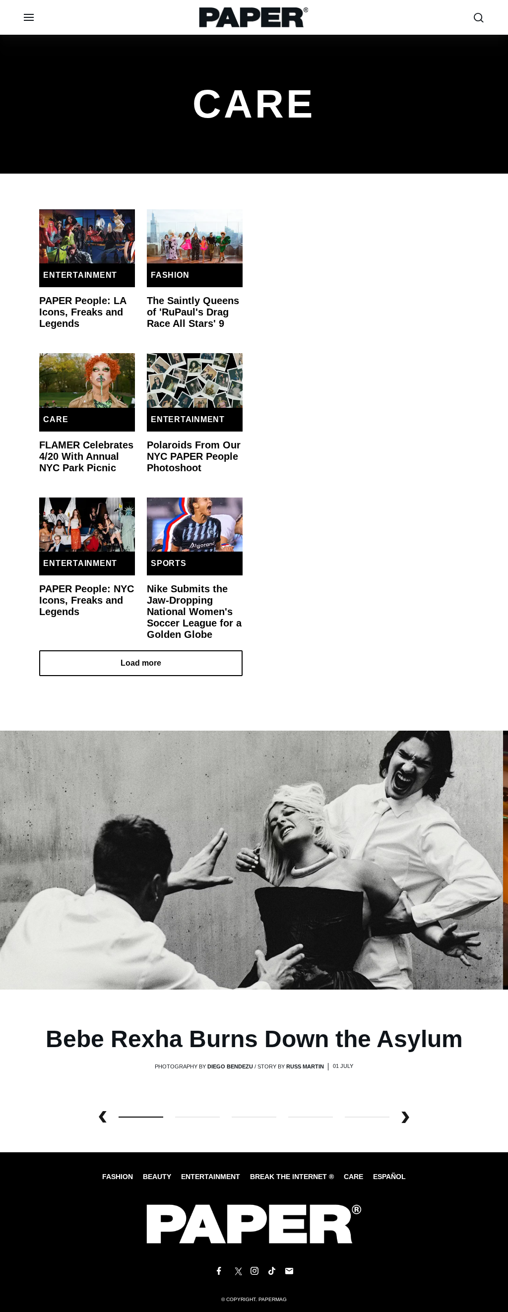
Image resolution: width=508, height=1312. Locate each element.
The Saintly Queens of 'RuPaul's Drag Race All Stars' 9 (193, 312)
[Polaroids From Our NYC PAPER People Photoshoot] (195, 380)
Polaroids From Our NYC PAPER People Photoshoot (194, 456)
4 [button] (367, 1117)
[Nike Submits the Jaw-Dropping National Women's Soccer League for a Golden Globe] (195, 525)
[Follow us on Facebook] (219, 1271)
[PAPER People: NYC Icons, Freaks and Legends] (87, 525)
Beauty (157, 1177)
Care (55, 419)
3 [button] (310, 1117)
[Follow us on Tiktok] (272, 1271)
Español (389, 1177)
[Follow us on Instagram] (254, 1271)
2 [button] (254, 1117)
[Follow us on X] (237, 1271)
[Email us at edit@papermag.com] (289, 1271)
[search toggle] (478, 17)
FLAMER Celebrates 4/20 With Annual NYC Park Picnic (86, 456)
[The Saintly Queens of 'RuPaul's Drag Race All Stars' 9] (195, 236)
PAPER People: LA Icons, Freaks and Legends (82, 312)
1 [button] (197, 1117)
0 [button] (141, 1117)
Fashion (170, 275)
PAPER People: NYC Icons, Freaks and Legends (86, 600)
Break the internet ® (292, 1177)
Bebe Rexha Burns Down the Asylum (254, 1039)
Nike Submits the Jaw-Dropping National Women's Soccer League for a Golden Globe (194, 611)
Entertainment (80, 275)
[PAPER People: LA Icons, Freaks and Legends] (87, 236)
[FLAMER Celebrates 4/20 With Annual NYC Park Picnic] (87, 380)
